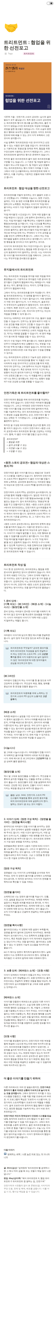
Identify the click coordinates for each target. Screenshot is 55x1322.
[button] (29, 53)
